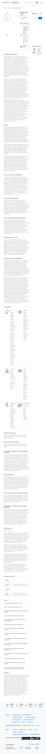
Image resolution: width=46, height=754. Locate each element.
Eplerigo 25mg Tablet (17, 8)
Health (7, 715)
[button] (36, 2)
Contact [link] (30, 729)
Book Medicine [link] (26, 715)
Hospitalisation (8, 725)
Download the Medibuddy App (13, 737)
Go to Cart (40, 18)
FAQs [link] (38, 725)
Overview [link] (15, 729)
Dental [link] (23, 722)
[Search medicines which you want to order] (32, 2)
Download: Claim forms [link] (28, 725)
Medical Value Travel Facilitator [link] (20, 734)
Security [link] (21, 732)
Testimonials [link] (23, 729)
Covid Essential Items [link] (28, 719)
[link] (5, 3)
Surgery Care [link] (16, 722)
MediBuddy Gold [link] (17, 715)
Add (34, 18)
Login (41, 2)
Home (5, 8)
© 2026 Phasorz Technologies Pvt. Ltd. (11, 748)
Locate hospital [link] (17, 725)
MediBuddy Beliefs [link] (35, 734)
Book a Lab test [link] (17, 719)
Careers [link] (15, 732)
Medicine (9, 8)
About (7, 729)
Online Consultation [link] (18, 717)
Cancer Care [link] (30, 722)
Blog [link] (36, 729)
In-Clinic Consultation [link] (30, 717)
